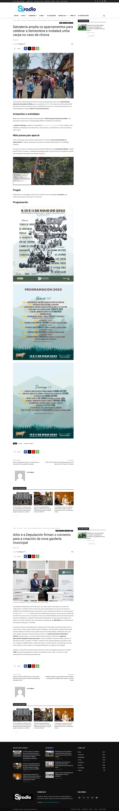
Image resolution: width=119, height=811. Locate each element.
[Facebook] (95, 1)
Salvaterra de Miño (28, 443)
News (18, 20)
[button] (104, 16)
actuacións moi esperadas (51, 125)
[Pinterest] (33, 48)
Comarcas (23, 20)
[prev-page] (14, 516)
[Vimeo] (103, 1)
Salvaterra (71, 22)
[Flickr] (88, 797)
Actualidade (16, 504)
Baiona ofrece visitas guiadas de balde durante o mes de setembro (64, 774)
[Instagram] (98, 1)
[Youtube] (105, 1)
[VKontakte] (96, 797)
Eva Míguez (21, 44)
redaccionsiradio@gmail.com (51, 802)
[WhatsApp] (37, 48)
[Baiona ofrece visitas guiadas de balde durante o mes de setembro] (49, 775)
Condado (20, 443)
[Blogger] (79, 797)
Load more (91, 36)
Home (14, 20)
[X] (100, 1)
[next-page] (17, 516)
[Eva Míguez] (25, 44)
